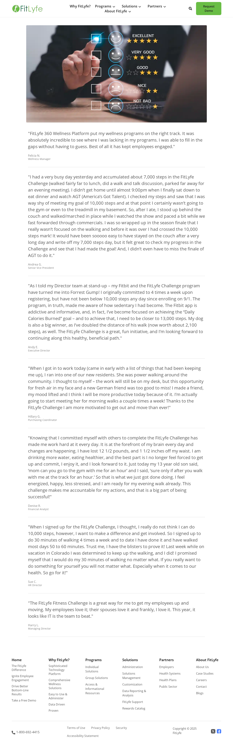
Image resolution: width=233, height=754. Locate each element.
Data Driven (57, 704)
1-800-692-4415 (27, 732)
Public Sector (168, 687)
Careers (201, 680)
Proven (53, 711)
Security (121, 728)
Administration (132, 667)
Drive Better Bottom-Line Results (20, 690)
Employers (166, 667)
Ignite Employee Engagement (22, 678)
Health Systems (170, 673)
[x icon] (213, 731)
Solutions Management (131, 675)
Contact (201, 687)
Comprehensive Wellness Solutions (59, 684)
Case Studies (205, 673)
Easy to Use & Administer (58, 696)
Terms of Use (76, 728)
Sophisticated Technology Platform (58, 670)
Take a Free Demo (24, 700)
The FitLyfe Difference (19, 668)
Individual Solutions (92, 669)
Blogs (200, 693)
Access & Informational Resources (94, 688)
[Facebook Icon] (219, 731)
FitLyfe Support (132, 702)
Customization (132, 684)
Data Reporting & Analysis (134, 693)
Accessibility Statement (83, 736)
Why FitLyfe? (80, 6)
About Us (202, 667)
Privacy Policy (100, 728)
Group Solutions (96, 678)
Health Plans (168, 680)
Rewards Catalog (133, 708)
